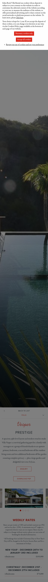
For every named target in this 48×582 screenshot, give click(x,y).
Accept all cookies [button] (24, 40)
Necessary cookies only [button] (24, 33)
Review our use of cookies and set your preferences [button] (25, 45)
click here (19, 18)
